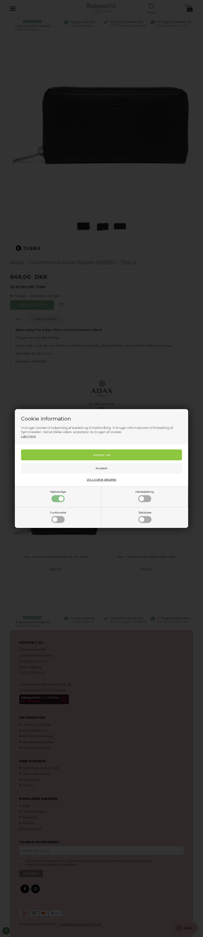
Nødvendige (58, 491)
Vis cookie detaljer (102, 479)
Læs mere (28, 436)
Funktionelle (58, 512)
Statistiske (144, 512)
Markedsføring (144, 491)
